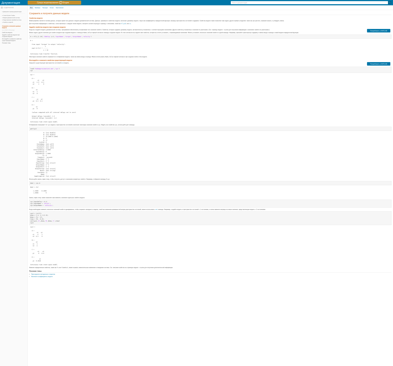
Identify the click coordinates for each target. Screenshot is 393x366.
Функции (45, 7)
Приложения (59, 7)
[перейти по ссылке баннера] (54, 2)
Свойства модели (7, 32)
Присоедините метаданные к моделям (43, 274)
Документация (11, 2)
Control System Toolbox (9, 15)
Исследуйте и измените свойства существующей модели (11, 39)
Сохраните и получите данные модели (11, 26)
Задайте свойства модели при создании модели (11, 35)
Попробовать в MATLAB (378, 31)
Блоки (52, 7)
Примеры (37, 7)
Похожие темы (6, 43)
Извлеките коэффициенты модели (42, 276)
